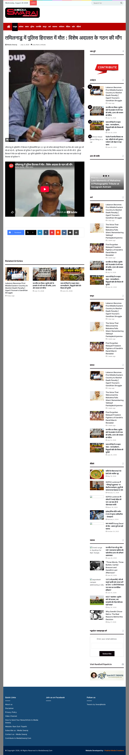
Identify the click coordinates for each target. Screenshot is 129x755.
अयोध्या (21, 26)
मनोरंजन (61, 26)
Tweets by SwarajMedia (96, 704)
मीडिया (68, 26)
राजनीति (38, 26)
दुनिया (32, 26)
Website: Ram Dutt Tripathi (16, 726)
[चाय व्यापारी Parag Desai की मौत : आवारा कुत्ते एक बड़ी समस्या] (97, 527)
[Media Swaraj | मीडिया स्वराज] (22, 13)
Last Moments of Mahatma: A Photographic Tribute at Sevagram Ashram (106, 183)
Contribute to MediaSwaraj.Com (18, 738)
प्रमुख (15, 26)
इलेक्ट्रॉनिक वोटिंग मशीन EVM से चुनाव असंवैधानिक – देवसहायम (114, 514)
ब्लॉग (73, 26)
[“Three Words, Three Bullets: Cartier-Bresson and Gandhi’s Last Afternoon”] (97, 565)
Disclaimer (9, 708)
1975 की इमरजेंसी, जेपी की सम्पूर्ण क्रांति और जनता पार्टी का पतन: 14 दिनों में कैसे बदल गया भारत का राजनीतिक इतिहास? (115, 584)
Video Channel (11, 716)
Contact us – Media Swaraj (16, 734)
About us (8, 704)
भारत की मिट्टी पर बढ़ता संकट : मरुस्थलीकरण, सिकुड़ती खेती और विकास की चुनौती (70, 285)
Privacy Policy (11, 712)
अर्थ (49, 26)
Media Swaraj (12, 45)
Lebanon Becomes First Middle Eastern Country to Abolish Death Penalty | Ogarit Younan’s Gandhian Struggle (16, 288)
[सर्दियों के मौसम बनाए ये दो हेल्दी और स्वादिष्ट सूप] (97, 474)
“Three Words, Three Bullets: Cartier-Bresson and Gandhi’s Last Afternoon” (114, 567)
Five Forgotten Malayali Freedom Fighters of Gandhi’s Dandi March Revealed (114, 249)
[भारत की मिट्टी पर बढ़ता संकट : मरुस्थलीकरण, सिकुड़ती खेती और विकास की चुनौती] (72, 274)
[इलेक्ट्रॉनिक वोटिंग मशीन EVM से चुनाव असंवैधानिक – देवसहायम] (97, 515)
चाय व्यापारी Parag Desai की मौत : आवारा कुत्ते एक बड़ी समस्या (114, 526)
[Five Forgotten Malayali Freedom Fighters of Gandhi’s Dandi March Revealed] (97, 248)
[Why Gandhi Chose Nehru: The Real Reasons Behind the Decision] (97, 615)
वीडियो (79, 26)
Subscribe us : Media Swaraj (16, 730)
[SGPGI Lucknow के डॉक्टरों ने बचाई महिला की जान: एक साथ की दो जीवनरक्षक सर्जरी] (97, 500)
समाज (27, 26)
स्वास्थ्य (54, 26)
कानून (44, 26)
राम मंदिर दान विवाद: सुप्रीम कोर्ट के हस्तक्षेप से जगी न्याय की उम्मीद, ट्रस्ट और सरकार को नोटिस (44, 285)
